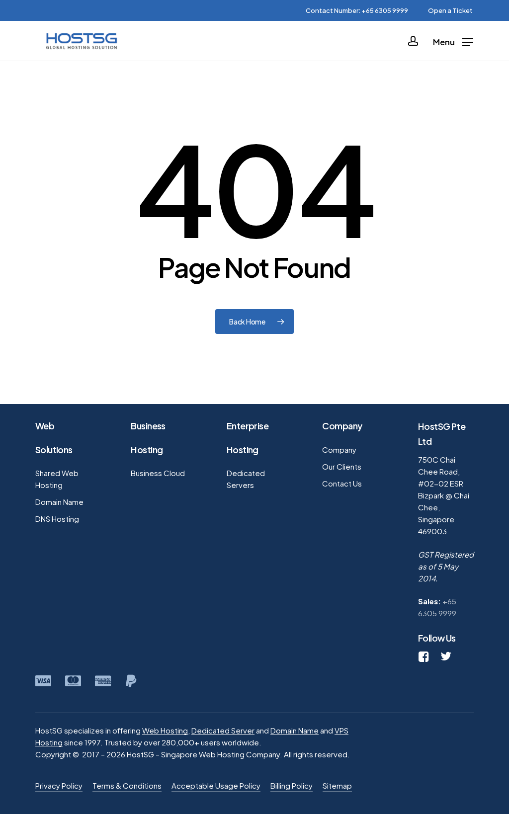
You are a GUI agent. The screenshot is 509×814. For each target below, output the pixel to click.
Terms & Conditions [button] (127, 785)
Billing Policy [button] (291, 785)
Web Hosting (165, 730)
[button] (453, 41)
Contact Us (342, 483)
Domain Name (59, 501)
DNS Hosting (57, 518)
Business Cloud (158, 473)
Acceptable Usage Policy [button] (215, 785)
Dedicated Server (222, 730)
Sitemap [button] (337, 785)
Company (339, 449)
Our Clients (341, 466)
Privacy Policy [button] (59, 785)
